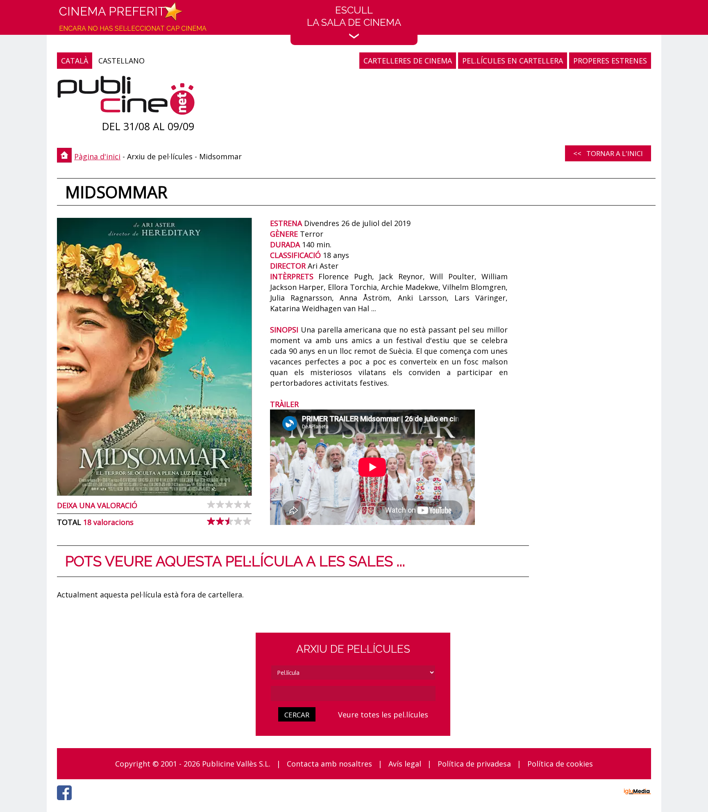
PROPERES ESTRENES (610, 61)
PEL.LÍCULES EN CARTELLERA (512, 61)
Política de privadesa (474, 764)
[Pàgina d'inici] (126, 97)
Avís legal (404, 764)
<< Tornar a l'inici (608, 153)
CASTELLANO (121, 61)
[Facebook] (66, 802)
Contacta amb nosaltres (329, 764)
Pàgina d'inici (97, 156)
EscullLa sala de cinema (354, 16)
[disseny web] (637, 792)
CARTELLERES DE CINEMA (407, 61)
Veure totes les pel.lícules (383, 714)
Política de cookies (560, 764)
